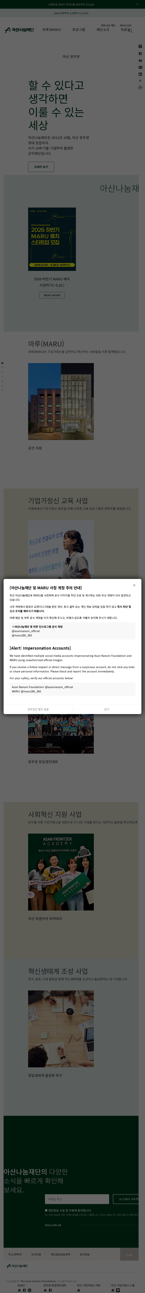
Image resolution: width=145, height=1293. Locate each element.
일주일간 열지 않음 (38, 709)
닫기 (106, 709)
